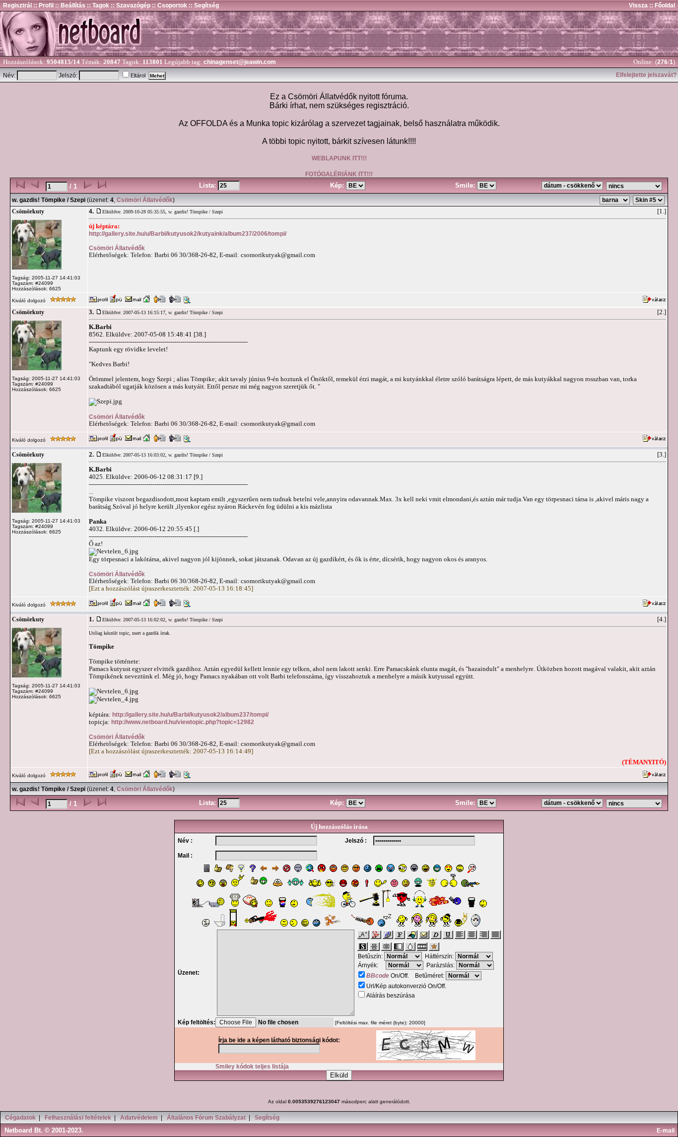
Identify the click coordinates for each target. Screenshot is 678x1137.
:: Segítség (203, 5)
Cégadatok (20, 1117)
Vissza (638, 5)
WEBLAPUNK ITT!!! (339, 158)
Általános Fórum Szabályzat (206, 1117)
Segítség (267, 1117)
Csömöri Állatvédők (145, 200)
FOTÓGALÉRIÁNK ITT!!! (339, 174)
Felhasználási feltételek (78, 1117)
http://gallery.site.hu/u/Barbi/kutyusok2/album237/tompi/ (190, 714)
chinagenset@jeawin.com (239, 62)
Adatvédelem (139, 1117)
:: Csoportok (168, 5)
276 (662, 62)
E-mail (667, 1130)
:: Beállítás (69, 5)
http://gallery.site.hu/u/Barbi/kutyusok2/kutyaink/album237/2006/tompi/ (187, 233)
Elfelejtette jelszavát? (646, 74)
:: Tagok (97, 5)
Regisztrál (17, 5)
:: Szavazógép (130, 5)
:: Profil (43, 5)
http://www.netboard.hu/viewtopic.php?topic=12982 (182, 722)
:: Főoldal (661, 5)
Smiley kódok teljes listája (252, 1066)
